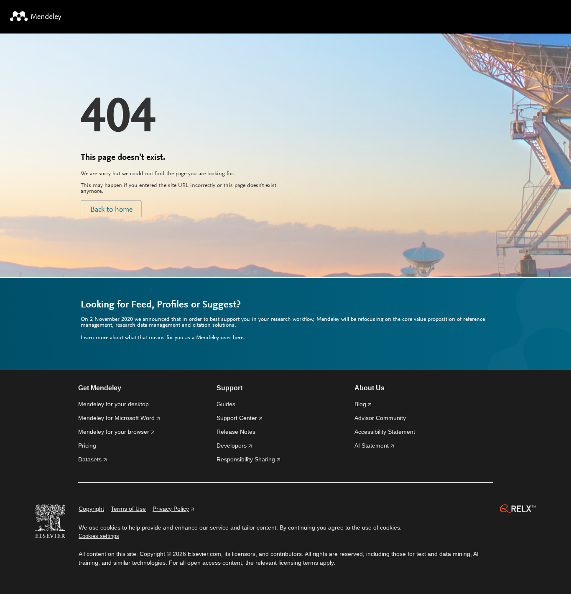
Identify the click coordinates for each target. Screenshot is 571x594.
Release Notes (236, 431)
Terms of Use (128, 508)
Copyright (91, 508)
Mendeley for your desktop (113, 404)
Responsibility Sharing (246, 459)
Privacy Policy (171, 508)
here (238, 338)
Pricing (87, 445)
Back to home (111, 210)
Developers (232, 445)
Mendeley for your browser (113, 431)
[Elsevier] (50, 522)
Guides (226, 404)
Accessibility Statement (384, 431)
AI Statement (371, 445)
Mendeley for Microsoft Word (116, 418)
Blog (360, 404)
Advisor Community (380, 418)
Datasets (90, 459)
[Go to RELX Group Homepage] (518, 509)
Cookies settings (99, 536)
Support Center (237, 418)
